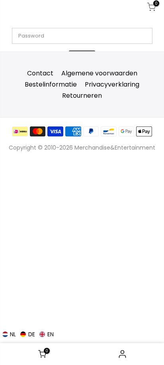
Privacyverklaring (112, 84)
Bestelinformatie (51, 84)
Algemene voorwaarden (99, 73)
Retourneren (82, 95)
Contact (40, 73)
